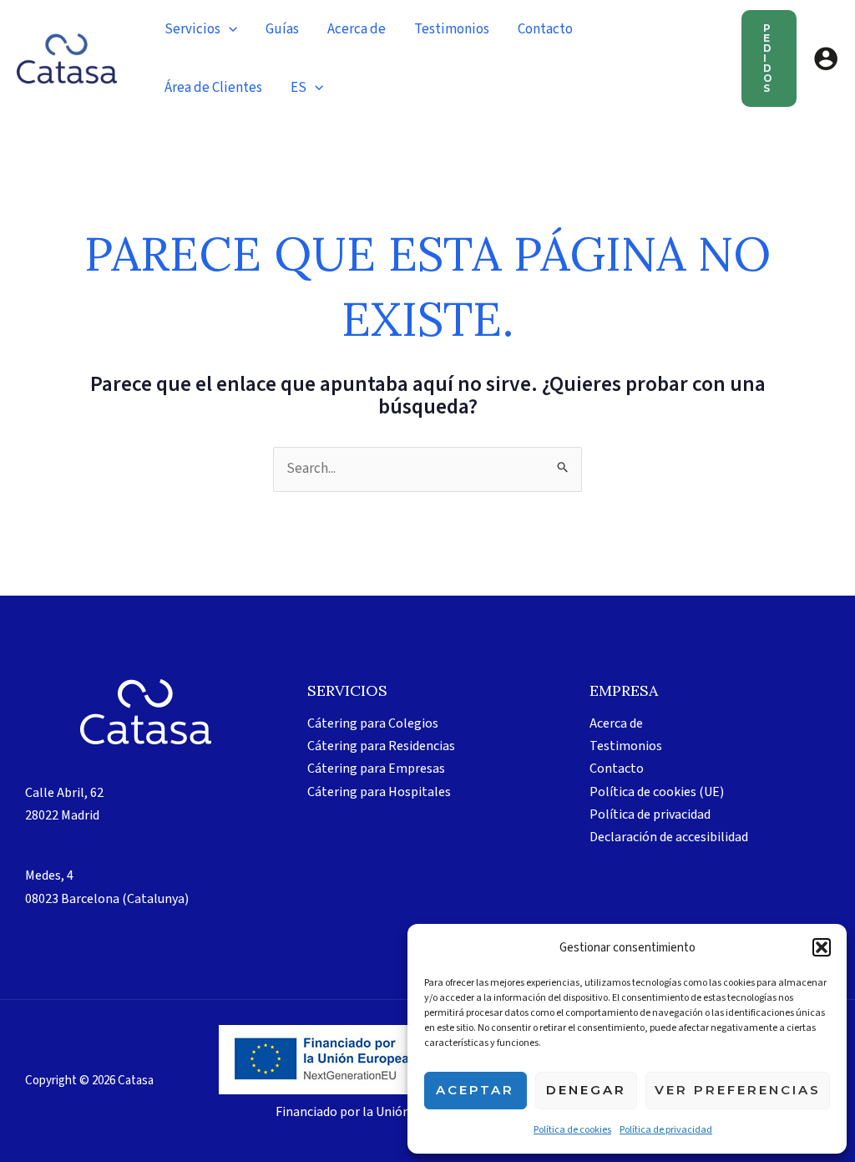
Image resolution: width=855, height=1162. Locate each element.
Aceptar (475, 1090)
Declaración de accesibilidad (668, 837)
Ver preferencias (738, 1090)
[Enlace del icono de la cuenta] (825, 58)
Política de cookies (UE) (656, 792)
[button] (821, 947)
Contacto (616, 768)
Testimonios (625, 746)
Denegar (586, 1090)
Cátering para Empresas (376, 768)
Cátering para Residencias (381, 746)
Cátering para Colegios (372, 723)
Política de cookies (572, 1130)
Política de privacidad (666, 1130)
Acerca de (616, 723)
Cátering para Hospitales (379, 792)
